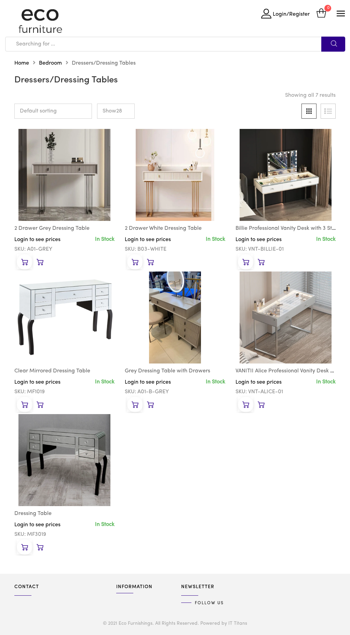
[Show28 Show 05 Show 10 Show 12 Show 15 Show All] (116, 111)
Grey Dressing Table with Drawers (167, 371)
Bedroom (50, 63)
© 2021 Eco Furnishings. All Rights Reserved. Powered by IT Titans (175, 623)
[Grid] (309, 111)
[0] (321, 14)
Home (21, 63)
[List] (328, 111)
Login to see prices (37, 239)
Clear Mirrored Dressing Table (52, 371)
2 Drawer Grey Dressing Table (52, 228)
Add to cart (24, 261)
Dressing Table (33, 513)
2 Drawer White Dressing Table (163, 228)
